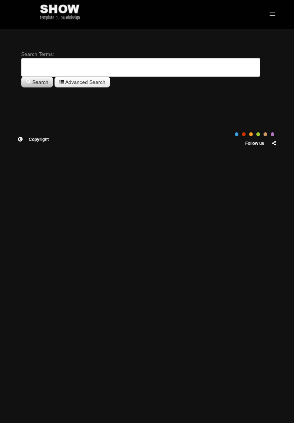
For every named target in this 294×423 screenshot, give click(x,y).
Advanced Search (84, 82)
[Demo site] (59, 11)
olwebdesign (57, 171)
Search (39, 82)
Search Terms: (37, 54)
